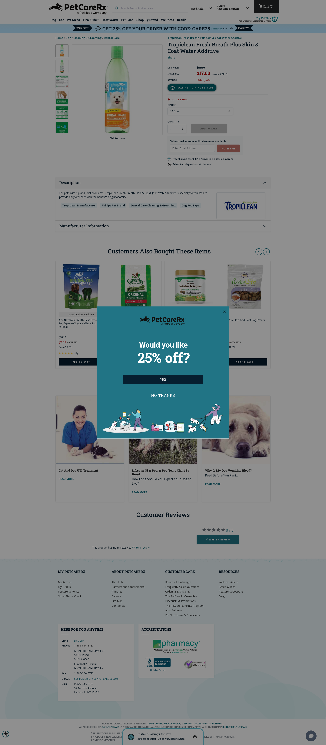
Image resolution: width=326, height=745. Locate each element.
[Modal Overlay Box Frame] (163, 372)
